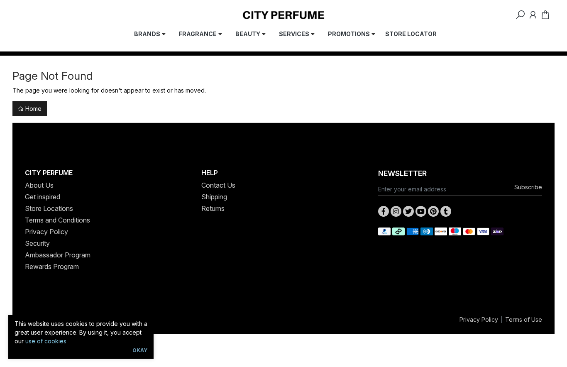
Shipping (214, 197)
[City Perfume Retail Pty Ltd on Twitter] (408, 211)
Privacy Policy (46, 232)
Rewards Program (52, 266)
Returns (213, 208)
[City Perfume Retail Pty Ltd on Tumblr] (445, 211)
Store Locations (49, 208)
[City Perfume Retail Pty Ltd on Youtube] (420, 211)
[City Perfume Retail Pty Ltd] (283, 14)
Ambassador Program (57, 255)
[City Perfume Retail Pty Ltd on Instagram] (396, 211)
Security (37, 243)
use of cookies (45, 341)
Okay (139, 350)
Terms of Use (523, 319)
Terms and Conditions (57, 220)
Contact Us (218, 185)
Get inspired (42, 197)
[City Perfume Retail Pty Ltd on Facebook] (383, 211)
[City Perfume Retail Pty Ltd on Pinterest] (433, 211)
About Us (39, 185)
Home (33, 108)
